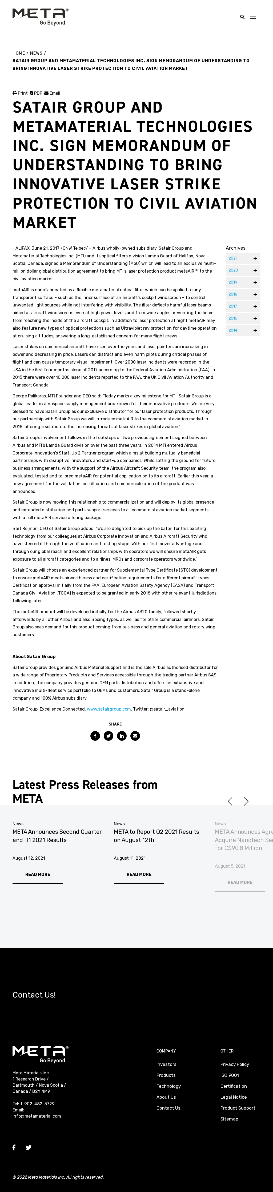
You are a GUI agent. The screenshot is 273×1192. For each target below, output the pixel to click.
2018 (232, 294)
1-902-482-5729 (37, 1103)
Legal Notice (233, 1097)
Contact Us (168, 1108)
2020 (233, 270)
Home (19, 53)
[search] (242, 17)
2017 (232, 306)
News (37, 53)
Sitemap (229, 1119)
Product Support (237, 1108)
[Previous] (230, 801)
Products (166, 1075)
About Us (166, 1097)
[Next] (246, 801)
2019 (232, 282)
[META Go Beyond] (41, 16)
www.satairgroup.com (109, 709)
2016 (232, 318)
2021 (232, 258)
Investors (166, 1064)
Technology (168, 1086)
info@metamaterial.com (37, 1116)
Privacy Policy (234, 1064)
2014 (232, 330)
